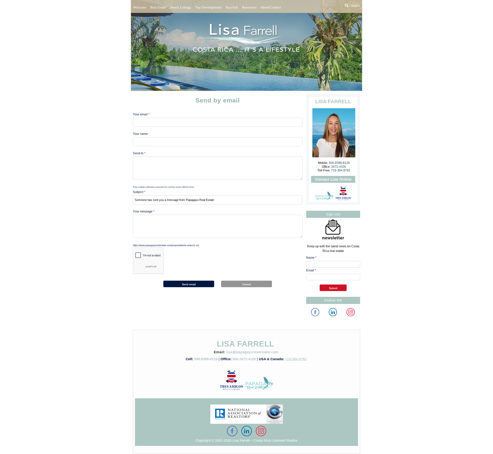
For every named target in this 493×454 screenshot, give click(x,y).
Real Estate (158, 7)
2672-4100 (338, 166)
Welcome (139, 7)
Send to (139, 153)
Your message (143, 211)
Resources (249, 7)
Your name (140, 133)
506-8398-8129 (339, 162)
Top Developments (208, 7)
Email (311, 270)
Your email (141, 114)
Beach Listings (180, 7)
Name (311, 257)
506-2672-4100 (244, 359)
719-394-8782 (340, 170)
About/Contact (270, 7)
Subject (139, 192)
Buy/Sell (232, 7)
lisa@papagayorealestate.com (252, 352)
